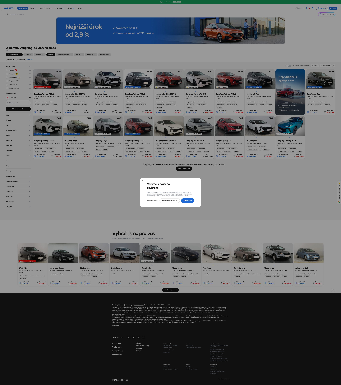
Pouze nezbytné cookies (169, 200)
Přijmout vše (188, 200)
